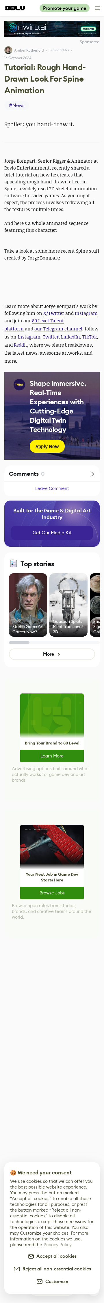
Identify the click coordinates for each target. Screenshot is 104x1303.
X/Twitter (53, 313)
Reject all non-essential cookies (55, 1269)
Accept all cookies (55, 1256)
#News (16, 105)
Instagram (86, 313)
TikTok (89, 337)
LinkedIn (70, 337)
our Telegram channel (58, 329)
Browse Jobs (52, 893)
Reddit (20, 345)
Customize (55, 1281)
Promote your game (64, 8)
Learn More (52, 756)
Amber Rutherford (29, 50)
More (48, 654)
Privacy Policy (58, 1244)
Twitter (51, 337)
